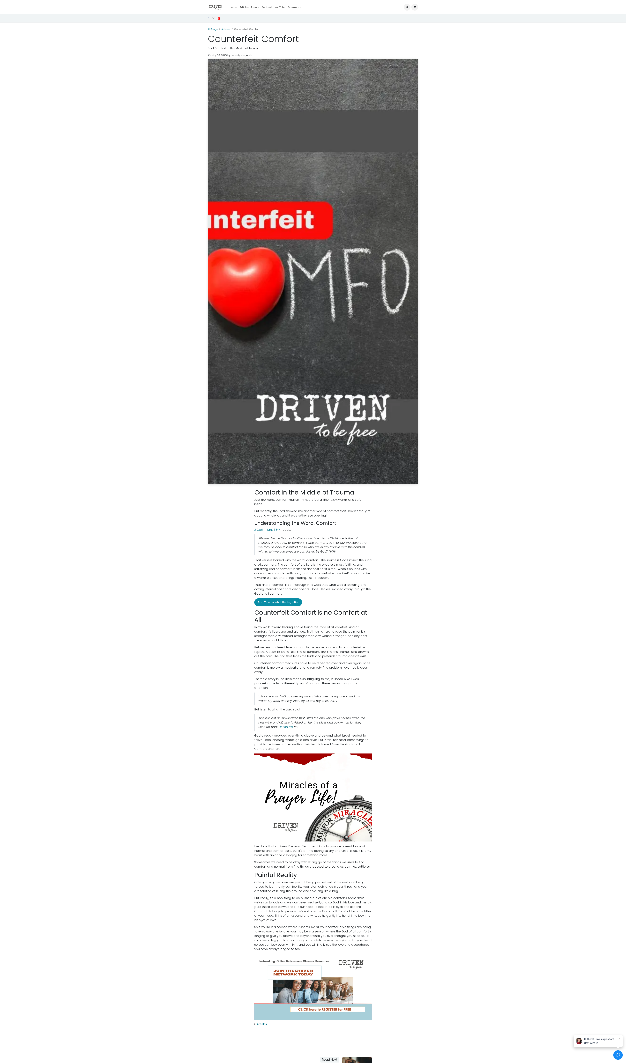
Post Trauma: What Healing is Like (278, 602)
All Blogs (213, 29)
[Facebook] (207, 18)
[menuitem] (233, 7)
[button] (407, 7)
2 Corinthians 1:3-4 (267, 530)
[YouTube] (218, 18)
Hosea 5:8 (286, 727)
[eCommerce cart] (414, 7)
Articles (225, 29)
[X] (213, 18)
